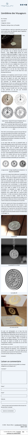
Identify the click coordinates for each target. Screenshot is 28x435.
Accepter (18, 431)
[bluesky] (24, 4)
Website (3, 399)
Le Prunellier (17, 25)
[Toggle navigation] (26, 5)
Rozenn (5, 18)
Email (2, 392)
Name (3, 386)
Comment (3, 368)
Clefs (26, 426)
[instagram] (22, 4)
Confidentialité (18, 425)
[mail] (20, 4)
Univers (8, 23)
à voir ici (24, 334)
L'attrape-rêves (9, 25)
